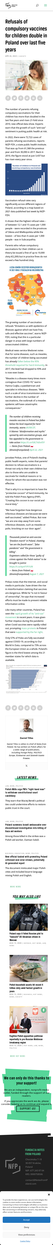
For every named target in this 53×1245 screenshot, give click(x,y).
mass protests (28, 628)
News (12, 786)
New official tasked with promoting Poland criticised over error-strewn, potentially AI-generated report (26, 860)
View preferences (26, 1234)
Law (7, 786)
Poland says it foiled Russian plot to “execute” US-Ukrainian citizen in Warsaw (26, 937)
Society (22, 56)
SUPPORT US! (28, 1108)
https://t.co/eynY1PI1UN (21, 566)
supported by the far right (29, 632)
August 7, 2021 (37, 574)
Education (19, 853)
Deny (26, 1227)
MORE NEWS (15, 887)
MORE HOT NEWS (17, 1056)
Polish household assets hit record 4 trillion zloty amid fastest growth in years (26, 988)
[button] (49, 1194)
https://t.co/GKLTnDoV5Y (33, 442)
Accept (26, 1219)
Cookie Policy (25, 1241)
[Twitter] (26, 766)
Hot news (36, 943)
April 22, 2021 (36, 449)
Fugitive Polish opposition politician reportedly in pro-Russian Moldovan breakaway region (26, 1039)
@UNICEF (30, 427)
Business (9, 853)
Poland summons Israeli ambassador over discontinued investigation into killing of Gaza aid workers (25, 828)
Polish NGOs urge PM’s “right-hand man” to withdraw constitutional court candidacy (25, 792)
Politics (19, 786)
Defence (27, 943)
